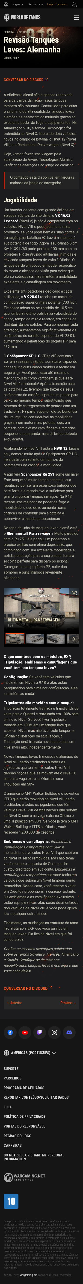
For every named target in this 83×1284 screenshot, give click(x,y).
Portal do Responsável (24, 1126)
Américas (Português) (30, 1053)
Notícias (24, 32)
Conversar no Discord (23, 80)
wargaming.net (24, 1177)
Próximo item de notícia (68, 1003)
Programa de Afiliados (24, 1088)
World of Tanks (22, 18)
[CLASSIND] (11, 1201)
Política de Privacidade (24, 1117)
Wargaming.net (28, 1275)
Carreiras (13, 1145)
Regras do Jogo (17, 1136)
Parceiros (12, 1078)
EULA (8, 1107)
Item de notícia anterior (14, 1003)
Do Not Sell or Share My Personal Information (34, 1157)
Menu (76, 18)
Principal (9, 32)
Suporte (11, 1069)
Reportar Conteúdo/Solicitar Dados (36, 1097)
